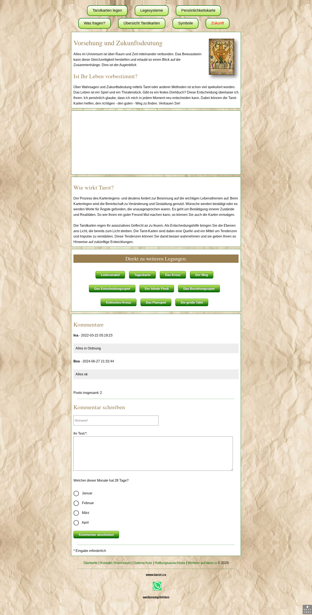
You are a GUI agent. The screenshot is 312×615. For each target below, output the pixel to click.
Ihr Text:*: (80, 433)
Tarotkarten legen (107, 10)
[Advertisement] (156, 142)
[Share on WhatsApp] (157, 586)
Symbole (185, 23)
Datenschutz (142, 563)
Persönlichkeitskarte (198, 10)
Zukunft (217, 23)
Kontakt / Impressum (115, 563)
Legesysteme (151, 10)
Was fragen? (94, 23)
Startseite (90, 563)
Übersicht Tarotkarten (142, 23)
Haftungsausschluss (170, 563)
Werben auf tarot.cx (202, 563)
